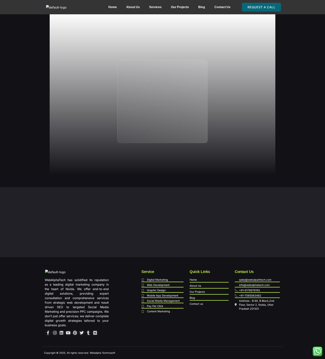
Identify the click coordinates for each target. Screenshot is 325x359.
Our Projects (180, 7)
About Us (133, 7)
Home (112, 7)
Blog (201, 7)
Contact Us (222, 7)
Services (155, 7)
